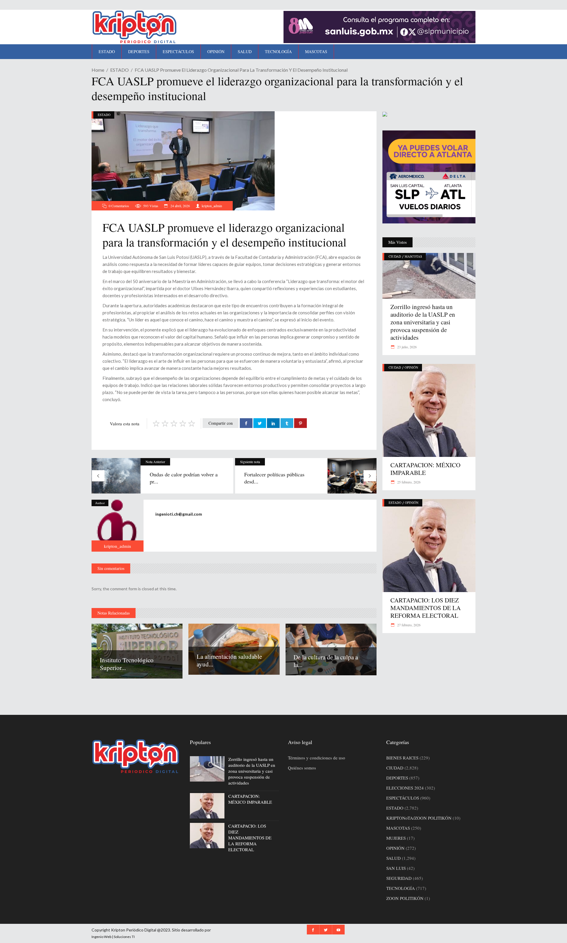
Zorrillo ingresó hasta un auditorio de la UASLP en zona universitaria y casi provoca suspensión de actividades (422, 322)
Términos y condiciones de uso (316, 758)
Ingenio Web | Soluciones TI (113, 936)
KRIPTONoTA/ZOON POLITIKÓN (419, 818)
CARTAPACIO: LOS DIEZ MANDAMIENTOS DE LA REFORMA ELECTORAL (425, 608)
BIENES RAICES (402, 758)
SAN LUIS (396, 868)
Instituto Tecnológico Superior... (127, 664)
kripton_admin (212, 205)
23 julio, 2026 (406, 346)
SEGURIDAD (399, 878)
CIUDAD (395, 256)
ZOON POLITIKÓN (404, 898)
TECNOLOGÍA (400, 888)
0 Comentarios (119, 205)
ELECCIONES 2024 (405, 788)
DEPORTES (397, 778)
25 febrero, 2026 (408, 482)
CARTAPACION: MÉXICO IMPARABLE (425, 469)
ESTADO (119, 70)
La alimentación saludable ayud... (229, 660)
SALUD (393, 858)
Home (98, 70)
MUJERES (396, 838)
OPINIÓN (411, 367)
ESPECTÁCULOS (402, 798)
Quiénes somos (302, 768)
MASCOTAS (413, 256)
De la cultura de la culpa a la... (326, 661)
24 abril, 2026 (180, 205)
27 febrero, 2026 (408, 624)
